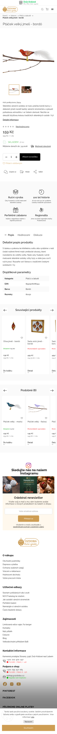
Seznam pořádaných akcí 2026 (16, 593)
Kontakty (6, 628)
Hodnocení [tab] (24, 235)
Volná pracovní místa (12, 578)
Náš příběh (7, 631)
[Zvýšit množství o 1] (16, 157)
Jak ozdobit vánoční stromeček (16, 600)
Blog (5, 638)
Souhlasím (28, 728)
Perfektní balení (9, 603)
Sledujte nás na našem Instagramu (29, 471)
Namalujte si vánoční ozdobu (15, 606)
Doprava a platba (10, 564)
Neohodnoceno (22, 127)
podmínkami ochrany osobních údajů (28, 527)
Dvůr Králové (30, 3)
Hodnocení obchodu (11, 575)
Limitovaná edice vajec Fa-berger (17, 624)
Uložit (9, 180)
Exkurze (6, 635)
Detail (30, 371)
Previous (5, 310)
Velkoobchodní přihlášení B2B (15, 642)
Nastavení (28, 722)
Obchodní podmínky (11, 561)
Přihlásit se (28, 519)
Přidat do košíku (30, 157)
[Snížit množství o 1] (6, 157)
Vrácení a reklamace (11, 571)
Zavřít (48, 178)
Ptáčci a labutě (32, 279)
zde (32, 717)
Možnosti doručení (43, 146)
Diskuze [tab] (38, 235)
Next (52, 310)
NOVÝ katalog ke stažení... (14, 596)
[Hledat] (42, 9)
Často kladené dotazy (12, 610)
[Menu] (52, 9)
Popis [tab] (11, 235)
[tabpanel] (13, 345)
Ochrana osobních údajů (13, 568)
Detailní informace (11, 120)
